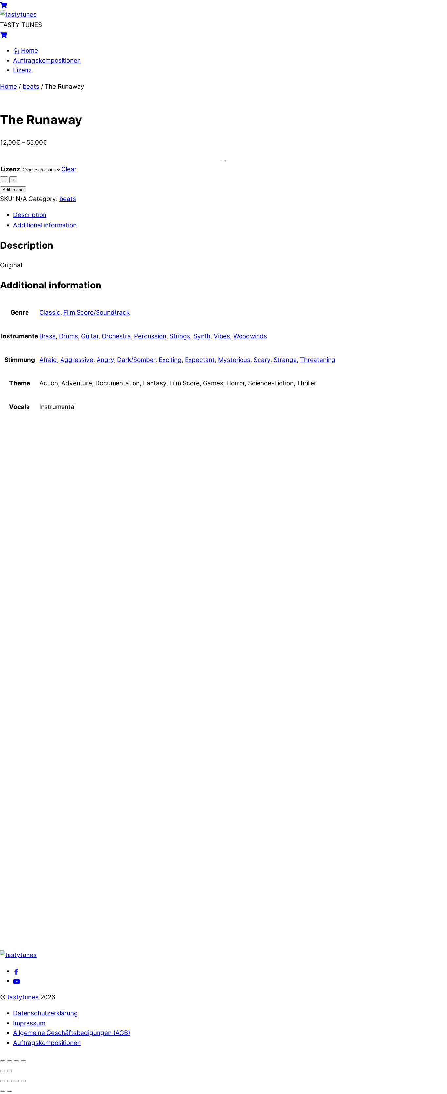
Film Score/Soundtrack (96, 312)
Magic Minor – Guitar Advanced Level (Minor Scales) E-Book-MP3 (175, 925)
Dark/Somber (136, 359)
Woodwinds (250, 336)
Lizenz (22, 70)
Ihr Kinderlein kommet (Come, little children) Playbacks (152, 724)
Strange (285, 359)
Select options (96, 644)
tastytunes (23, 997)
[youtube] (16, 981)
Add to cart (13, 189)
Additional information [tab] (45, 225)
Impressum (29, 1023)
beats (31, 86)
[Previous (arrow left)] (2, 1071)
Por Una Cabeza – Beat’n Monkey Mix (110, 824)
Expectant (200, 359)
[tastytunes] (18, 14)
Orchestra (116, 336)
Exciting (170, 359)
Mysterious (234, 359)
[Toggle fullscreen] (9, 1061)
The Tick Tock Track (72, 624)
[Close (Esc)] (23, 1061)
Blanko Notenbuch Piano (82, 574)
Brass (47, 336)
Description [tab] (29, 215)
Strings (180, 336)
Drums (68, 336)
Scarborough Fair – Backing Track (103, 774)
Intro (37, 674)
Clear (69, 169)
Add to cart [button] (62, 494)
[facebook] (16, 971)
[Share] (16, 1061)
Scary (262, 359)
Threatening (317, 359)
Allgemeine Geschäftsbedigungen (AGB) (71, 1033)
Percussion (150, 336)
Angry (105, 359)
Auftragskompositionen (47, 60)
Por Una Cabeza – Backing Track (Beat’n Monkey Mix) (147, 875)
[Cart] (3, 5)
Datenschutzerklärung (45, 1013)
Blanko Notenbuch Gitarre (85, 524)
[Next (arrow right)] (9, 1071)
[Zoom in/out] (2, 1061)
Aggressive (76, 359)
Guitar (89, 336)
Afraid (48, 359)
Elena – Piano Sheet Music (86, 474)
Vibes (222, 336)
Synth (201, 336)
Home (28, 50)
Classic (49, 312)
